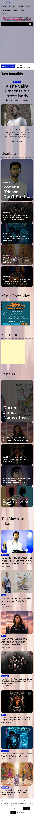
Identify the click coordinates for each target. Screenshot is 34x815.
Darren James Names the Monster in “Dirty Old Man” (14, 419)
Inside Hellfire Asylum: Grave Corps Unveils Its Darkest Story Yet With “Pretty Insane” (16, 217)
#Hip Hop (12, 6)
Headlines (17, 82)
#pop (4, 6)
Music (4, 595)
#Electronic (6, 10)
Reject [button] (13, 812)
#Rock (21, 6)
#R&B (28, 6)
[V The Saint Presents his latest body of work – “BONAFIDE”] (17, 115)
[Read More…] (24, 137)
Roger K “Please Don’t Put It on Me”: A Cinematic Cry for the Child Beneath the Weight (16, 562)
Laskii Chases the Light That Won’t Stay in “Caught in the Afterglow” (15, 459)
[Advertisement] (17, 44)
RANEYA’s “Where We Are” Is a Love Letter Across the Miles (24, 68)
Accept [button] (27, 809)
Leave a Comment (17, 141)
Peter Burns (14, 100)
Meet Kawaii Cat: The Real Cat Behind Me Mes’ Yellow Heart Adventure (16, 260)
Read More (20, 812)
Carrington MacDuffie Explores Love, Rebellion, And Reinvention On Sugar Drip (16, 481)
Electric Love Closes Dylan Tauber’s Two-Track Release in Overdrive (16, 238)
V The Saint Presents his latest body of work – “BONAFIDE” (17, 96)
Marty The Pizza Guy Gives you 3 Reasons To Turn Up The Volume (16, 281)
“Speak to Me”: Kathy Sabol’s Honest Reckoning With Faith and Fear (16, 502)
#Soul (22, 10)
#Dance (5, 14)
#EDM (15, 10)
